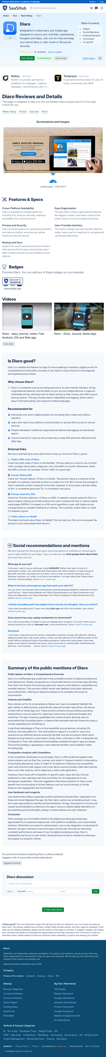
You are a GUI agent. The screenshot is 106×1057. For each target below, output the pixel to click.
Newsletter (8, 1015)
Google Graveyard (63, 1011)
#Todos (23, 111)
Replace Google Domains (67, 1015)
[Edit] (100, 58)
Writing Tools (91, 1035)
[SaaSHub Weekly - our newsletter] (91, 8)
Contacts (30, 976)
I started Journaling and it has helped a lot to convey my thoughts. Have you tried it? (53, 604)
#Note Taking (9, 111)
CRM (5, 1035)
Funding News (10, 1006)
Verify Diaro (89, 58)
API (57, 976)
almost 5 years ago (16, 611)
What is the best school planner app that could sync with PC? (40, 585)
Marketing (43, 1035)
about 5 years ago (83, 624)
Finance (50, 1038)
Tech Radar (60, 989)
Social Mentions (91, 32)
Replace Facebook (63, 993)
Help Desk (15, 1035)
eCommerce (70, 1035)
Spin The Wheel (92, 1046)
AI (4, 1031)
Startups (36, 2)
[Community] (96, 8)
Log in (10, 891)
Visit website (27, 58)
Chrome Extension (12, 998)
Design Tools (45, 1031)
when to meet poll (24, 1051)
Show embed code (12, 288)
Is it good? (88, 42)
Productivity (29, 1035)
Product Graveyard (64, 1006)
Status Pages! (10, 1002)
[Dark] (19, 285)
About (50, 976)
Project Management (14, 1038)
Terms (35, 1046)
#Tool (44, 111)
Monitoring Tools (35, 1038)
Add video (8, 344)
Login (102, 2)
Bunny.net (61, 1046)
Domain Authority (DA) (23, 494)
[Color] (5, 285)
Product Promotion (13, 976)
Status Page (60, 58)
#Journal (34, 111)
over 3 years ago (48, 579)
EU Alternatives (62, 1020)
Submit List (9, 1011)
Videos (86, 28)
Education (62, 1038)
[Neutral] (12, 285)
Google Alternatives (64, 998)
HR (80, 1035)
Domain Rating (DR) (21, 475)
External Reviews (91, 35)
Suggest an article (12, 863)
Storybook (13, 630)
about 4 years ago (23, 598)
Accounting (56, 1035)
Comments (88, 38)
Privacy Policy (22, 1046)
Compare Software (13, 993)
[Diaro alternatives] (10, 28)
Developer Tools (27, 1031)
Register (92, 2)
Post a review (55, 52)
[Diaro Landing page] (53, 154)
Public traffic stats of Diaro (25, 459)
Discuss (41, 976)
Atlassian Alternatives (65, 1002)
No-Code (12, 1031)
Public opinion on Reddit (24, 516)
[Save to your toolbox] (10, 38)
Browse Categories (13, 989)
